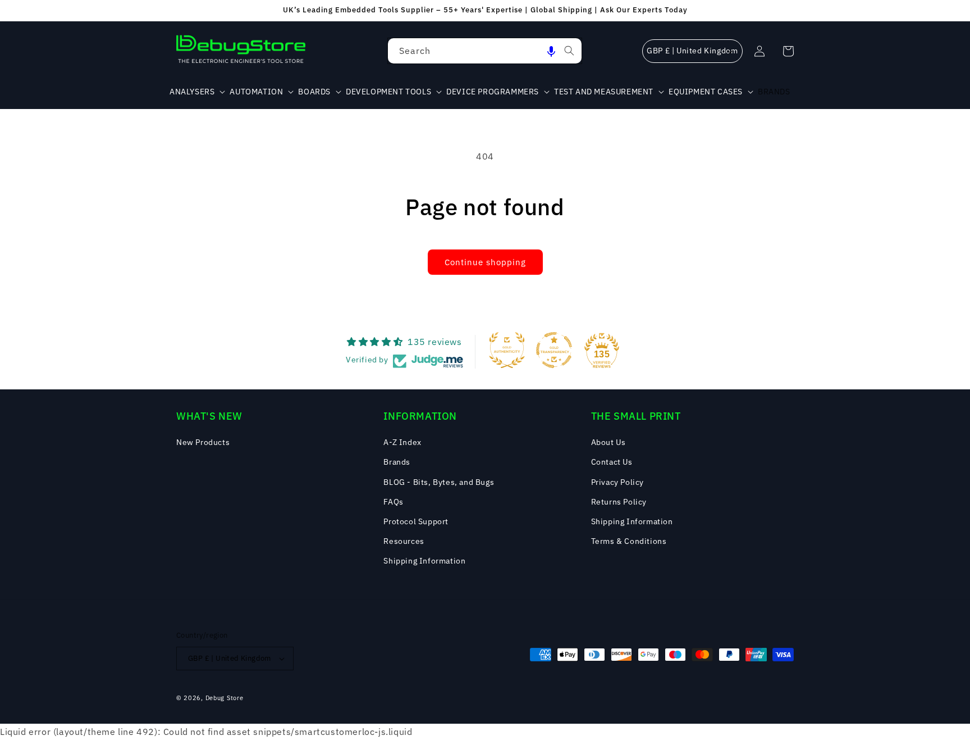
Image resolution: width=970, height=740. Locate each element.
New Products (203, 442)
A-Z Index (402, 442)
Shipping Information (424, 561)
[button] (551, 51)
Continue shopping (485, 262)
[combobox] (485, 50)
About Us (608, 442)
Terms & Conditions (629, 541)
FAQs (393, 502)
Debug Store (224, 698)
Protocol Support (416, 521)
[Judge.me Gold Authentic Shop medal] (507, 350)
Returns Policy (619, 502)
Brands (396, 462)
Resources (403, 541)
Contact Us (612, 462)
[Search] (569, 50)
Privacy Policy (617, 482)
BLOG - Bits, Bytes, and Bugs (438, 482)
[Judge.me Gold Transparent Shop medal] (554, 350)
